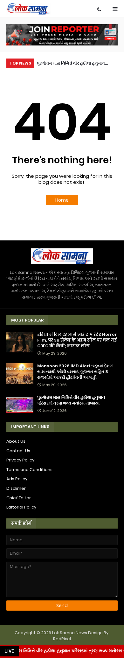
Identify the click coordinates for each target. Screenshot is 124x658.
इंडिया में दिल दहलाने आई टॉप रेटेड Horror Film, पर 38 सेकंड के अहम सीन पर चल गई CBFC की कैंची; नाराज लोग (77, 340)
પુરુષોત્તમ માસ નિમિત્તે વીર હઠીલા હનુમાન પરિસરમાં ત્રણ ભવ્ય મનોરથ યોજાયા (71, 64)
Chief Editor (18, 498)
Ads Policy (16, 479)
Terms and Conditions (29, 470)
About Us (15, 441)
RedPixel (62, 639)
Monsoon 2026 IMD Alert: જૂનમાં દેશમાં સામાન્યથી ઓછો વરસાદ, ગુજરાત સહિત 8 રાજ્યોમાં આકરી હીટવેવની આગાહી (75, 371)
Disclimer (16, 488)
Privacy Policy (20, 460)
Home (62, 200)
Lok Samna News (69, 633)
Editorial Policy (21, 507)
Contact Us (18, 451)
